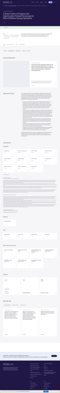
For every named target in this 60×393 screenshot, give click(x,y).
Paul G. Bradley (34, 150)
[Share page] (4, 22)
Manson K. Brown (48, 150)
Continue (46, 391)
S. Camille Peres (48, 158)
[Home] (3, 5)
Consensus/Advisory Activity (8, 11)
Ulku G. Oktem (34, 158)
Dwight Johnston (21, 158)
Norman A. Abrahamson (22, 150)
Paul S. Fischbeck (7, 158)
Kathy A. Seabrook (7, 166)
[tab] (4, 44)
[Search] (56, 2)
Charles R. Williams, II (22, 166)
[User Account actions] (54, 2)
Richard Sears (6, 150)
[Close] (59, 391)
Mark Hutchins (34, 166)
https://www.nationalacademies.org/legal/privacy (23, 391)
